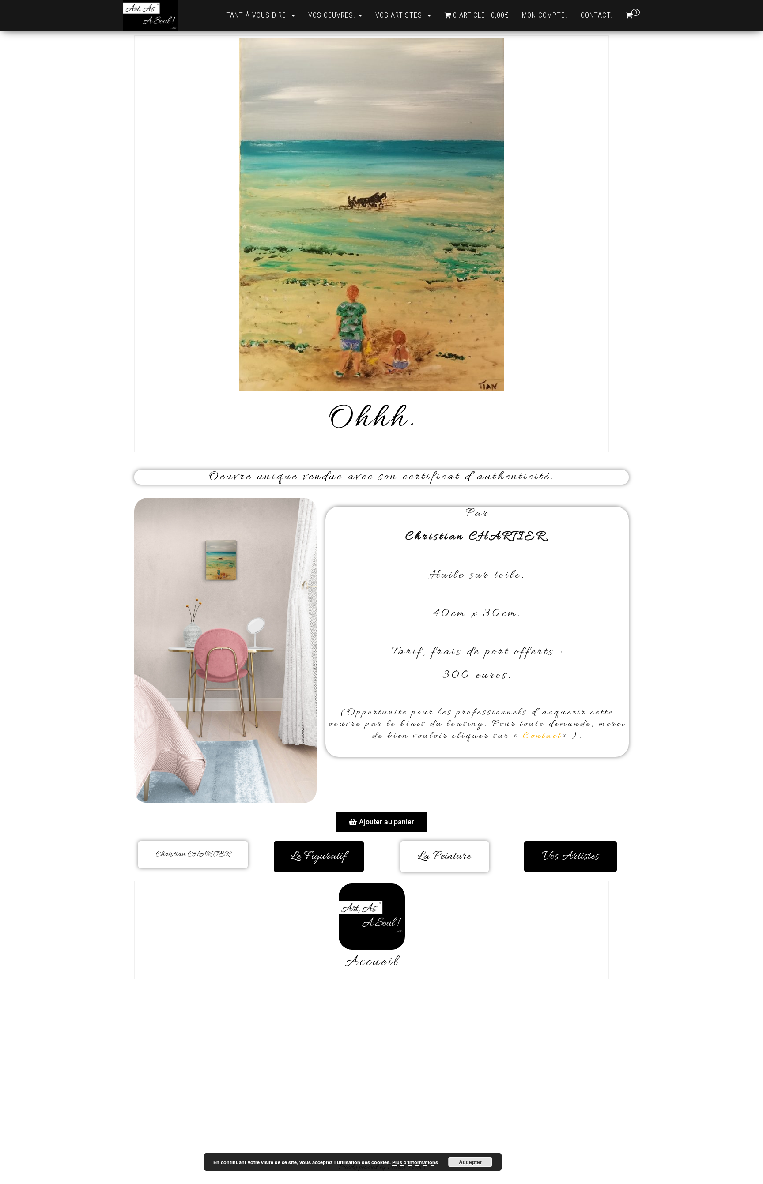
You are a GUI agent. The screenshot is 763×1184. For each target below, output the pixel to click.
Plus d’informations (415, 1162)
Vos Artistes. (401, 15)
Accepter (470, 1162)
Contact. (596, 15)
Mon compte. (544, 15)
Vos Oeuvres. (333, 15)
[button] (381, 822)
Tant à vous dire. (258, 15)
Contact (542, 736)
